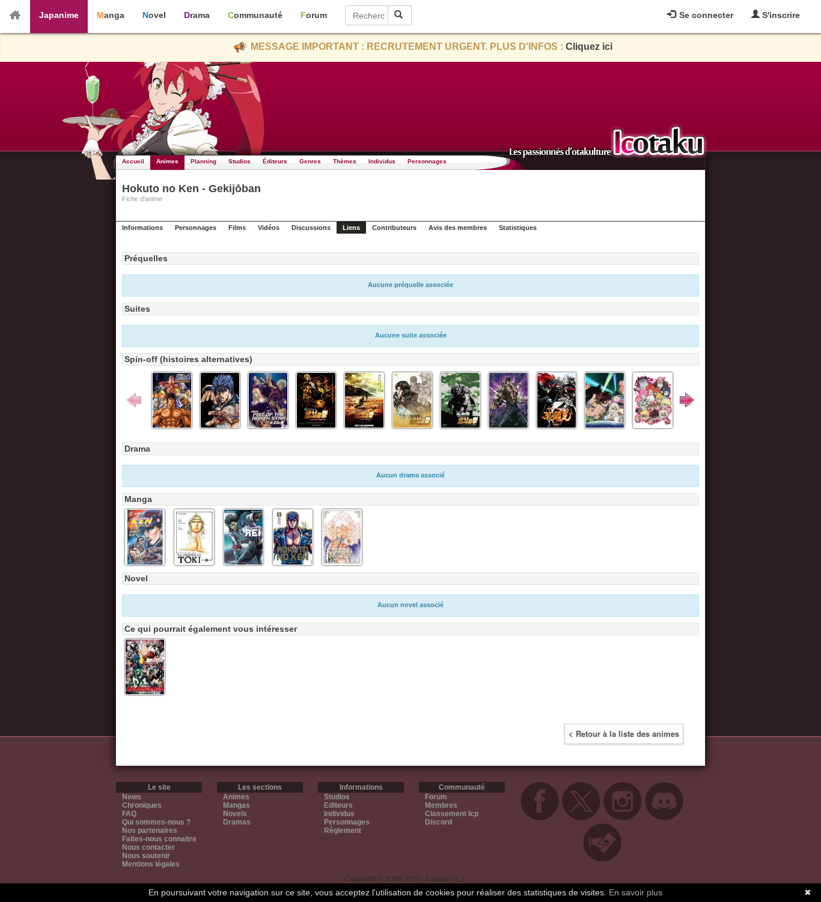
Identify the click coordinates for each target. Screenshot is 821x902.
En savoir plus (635, 892)
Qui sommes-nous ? (156, 822)
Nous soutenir (146, 856)
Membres (441, 805)
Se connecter (705, 15)
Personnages (427, 161)
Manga (110, 15)
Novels (235, 814)
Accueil (133, 161)
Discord (438, 822)
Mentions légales (151, 864)
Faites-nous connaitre (159, 839)
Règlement (342, 830)
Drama (197, 15)
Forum (314, 15)
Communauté (255, 15)
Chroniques (142, 805)
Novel (154, 15)
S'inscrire (780, 15)
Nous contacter (148, 847)
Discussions (311, 227)
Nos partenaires (149, 830)
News (131, 797)
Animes (167, 161)
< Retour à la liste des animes (624, 733)
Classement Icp (451, 814)
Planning (203, 161)
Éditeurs (275, 161)
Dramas (237, 822)
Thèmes (344, 161)
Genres (310, 161)
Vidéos (268, 227)
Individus (381, 161)
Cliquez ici (589, 46)
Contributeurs (394, 227)
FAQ (129, 814)
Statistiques (518, 227)
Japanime (59, 15)
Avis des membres (458, 227)
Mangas (236, 805)
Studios (239, 161)
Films (237, 227)
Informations (142, 227)
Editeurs (338, 805)
